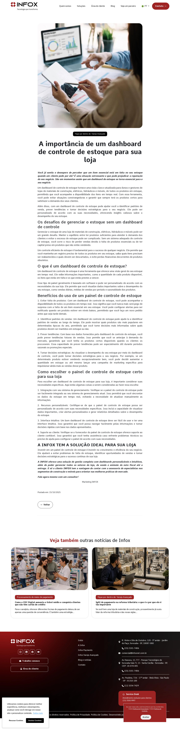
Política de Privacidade (141, 709)
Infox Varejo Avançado (88, 655)
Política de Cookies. (100, 715)
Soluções (81, 6)
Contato (159, 6)
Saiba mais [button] (38, 713)
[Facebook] (32, 651)
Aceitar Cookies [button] (35, 720)
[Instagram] (20, 651)
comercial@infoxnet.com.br (134, 653)
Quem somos (65, 6)
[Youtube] (38, 651)
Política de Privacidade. (80, 715)
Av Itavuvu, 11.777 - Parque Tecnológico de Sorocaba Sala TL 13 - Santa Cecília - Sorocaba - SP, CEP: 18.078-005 (145, 663)
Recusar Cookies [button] (16, 720)
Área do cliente (98, 6)
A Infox (81, 645)
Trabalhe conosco (31, 661)
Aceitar (146, 717)
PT (146, 6)
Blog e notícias (84, 660)
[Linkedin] (26, 651)
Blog (113, 6)
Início (80, 640)
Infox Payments (85, 650)
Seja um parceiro (128, 6)
